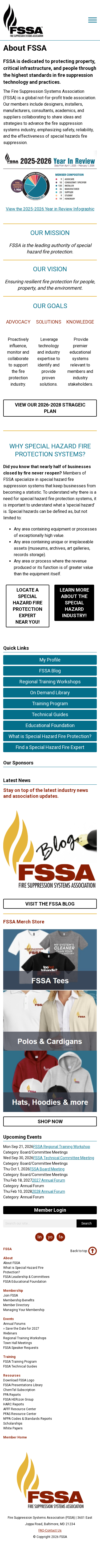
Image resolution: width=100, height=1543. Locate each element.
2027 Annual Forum (48, 1180)
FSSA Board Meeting (47, 1169)
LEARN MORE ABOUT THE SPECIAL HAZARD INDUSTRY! (74, 602)
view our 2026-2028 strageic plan (50, 408)
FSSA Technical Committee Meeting (63, 1158)
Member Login (50, 1210)
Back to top (78, 1251)
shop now (50, 1121)
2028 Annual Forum (48, 1191)
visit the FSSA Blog (50, 904)
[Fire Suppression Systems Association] (23, 35)
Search (86, 1223)
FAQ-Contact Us (50, 1530)
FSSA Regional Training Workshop (61, 1147)
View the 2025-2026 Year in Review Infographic (50, 209)
